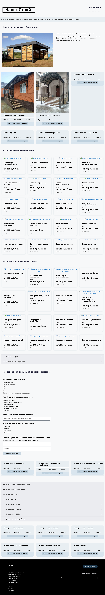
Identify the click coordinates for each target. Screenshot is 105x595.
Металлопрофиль (9, 384)
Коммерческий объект (11, 406)
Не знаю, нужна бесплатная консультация (17, 393)
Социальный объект (10, 408)
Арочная (7, 426)
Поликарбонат (8, 382)
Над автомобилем (9, 400)
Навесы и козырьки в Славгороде (20, 27)
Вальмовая (7, 433)
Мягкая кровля (8, 389)
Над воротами (8, 404)
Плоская (6, 428)
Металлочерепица (10, 387)
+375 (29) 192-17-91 (95, 7)
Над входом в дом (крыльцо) (13, 402)
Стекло (6, 391)
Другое (6, 410)
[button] (3, 92)
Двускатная (7, 430)
